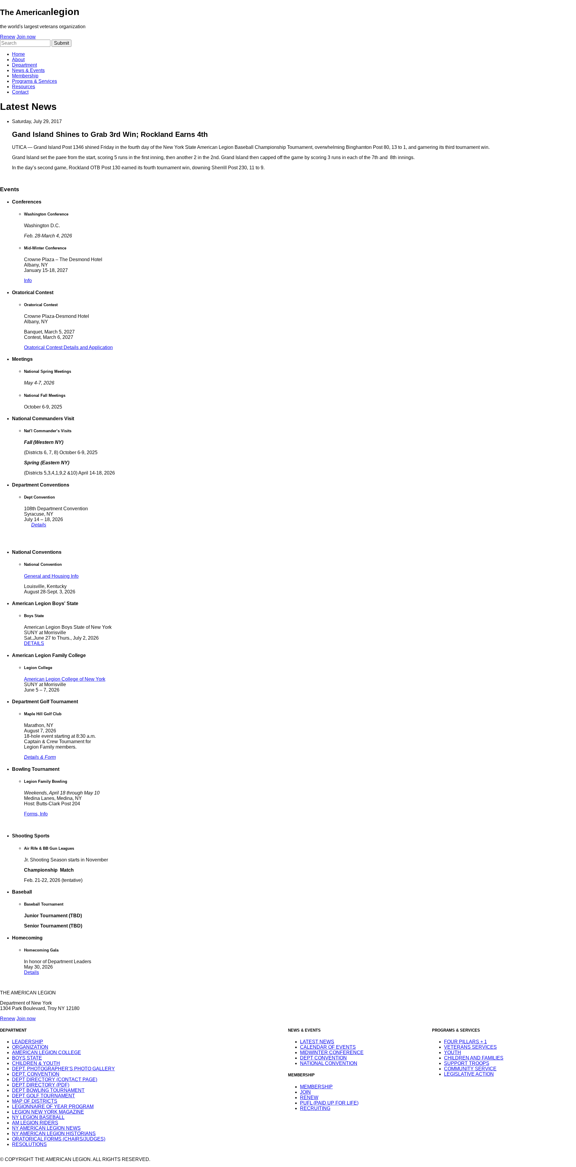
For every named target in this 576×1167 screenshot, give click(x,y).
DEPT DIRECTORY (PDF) (40, 1084)
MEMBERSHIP (316, 1086)
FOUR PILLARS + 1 (465, 1041)
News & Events (28, 70)
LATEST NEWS (317, 1041)
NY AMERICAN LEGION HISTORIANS (54, 1133)
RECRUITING (315, 1108)
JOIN (305, 1092)
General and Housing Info (51, 576)
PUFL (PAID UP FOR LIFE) (329, 1102)
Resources (23, 86)
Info (28, 280)
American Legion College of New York (64, 679)
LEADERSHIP (27, 1041)
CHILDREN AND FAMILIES (473, 1057)
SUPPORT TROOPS (466, 1063)
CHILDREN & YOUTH (36, 1063)
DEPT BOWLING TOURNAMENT (48, 1090)
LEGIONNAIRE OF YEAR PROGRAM (53, 1106)
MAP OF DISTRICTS (34, 1101)
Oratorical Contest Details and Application (68, 347)
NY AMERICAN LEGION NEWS (46, 1128)
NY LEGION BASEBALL (38, 1117)
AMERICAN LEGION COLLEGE (46, 1052)
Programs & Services (34, 81)
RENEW (309, 1097)
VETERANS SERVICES (470, 1047)
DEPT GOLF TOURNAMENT (43, 1095)
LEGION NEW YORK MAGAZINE (48, 1111)
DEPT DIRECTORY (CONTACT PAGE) (54, 1079)
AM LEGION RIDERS (35, 1122)
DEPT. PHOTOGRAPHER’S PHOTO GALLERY (63, 1068)
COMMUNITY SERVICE (470, 1068)
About (18, 59)
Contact (20, 92)
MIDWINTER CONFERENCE (332, 1052)
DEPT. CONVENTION (35, 1074)
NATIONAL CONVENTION (328, 1063)
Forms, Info (36, 813)
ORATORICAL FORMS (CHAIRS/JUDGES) (58, 1138)
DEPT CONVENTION (323, 1057)
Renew (7, 36)
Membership (25, 75)
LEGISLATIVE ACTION (469, 1074)
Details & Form (40, 757)
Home (18, 54)
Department (24, 65)
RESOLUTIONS (29, 1144)
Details (38, 524)
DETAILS (34, 643)
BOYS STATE (27, 1057)
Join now (26, 36)
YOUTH (452, 1052)
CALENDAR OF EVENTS (328, 1047)
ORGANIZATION (30, 1047)
